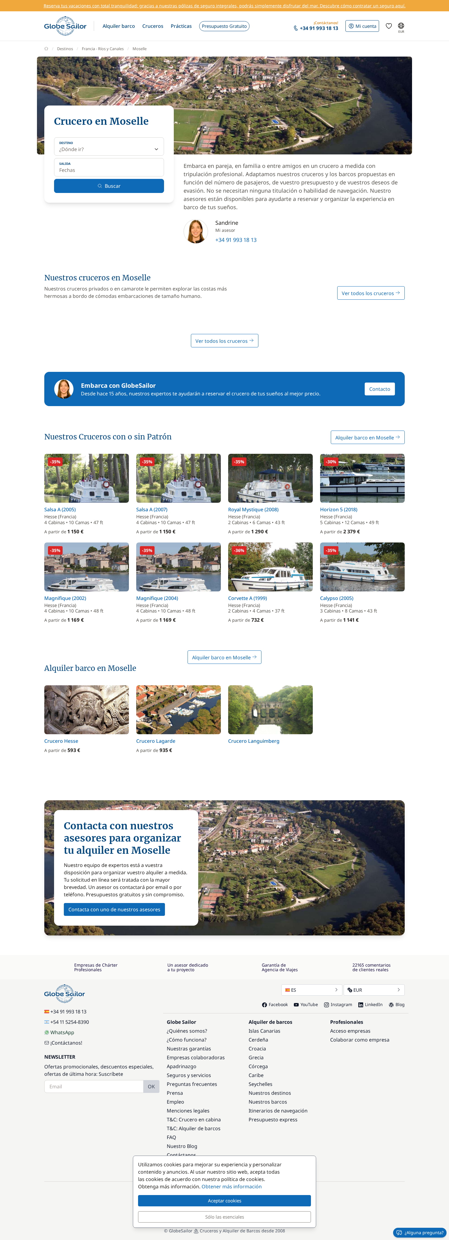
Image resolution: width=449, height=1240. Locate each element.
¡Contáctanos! (66, 1042)
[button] (119, 26)
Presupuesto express (273, 1119)
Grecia (256, 1057)
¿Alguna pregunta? (424, 1232)
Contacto (379, 389)
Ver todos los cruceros (368, 293)
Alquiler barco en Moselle (365, 437)
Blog (400, 1004)
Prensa (175, 1093)
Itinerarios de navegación (278, 1110)
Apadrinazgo (181, 1066)
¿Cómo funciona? (186, 1039)
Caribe (256, 1075)
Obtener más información (232, 1186)
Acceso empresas (350, 1030)
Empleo (175, 1101)
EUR (357, 990)
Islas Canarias (264, 1030)
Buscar (113, 186)
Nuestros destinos (270, 1093)
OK (151, 1086)
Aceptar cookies (224, 1200)
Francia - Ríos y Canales (103, 48)
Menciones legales (188, 1110)
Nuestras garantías (189, 1048)
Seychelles (260, 1084)
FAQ (171, 1137)
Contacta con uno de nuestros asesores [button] (114, 909)
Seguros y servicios (189, 1075)
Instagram (341, 1004)
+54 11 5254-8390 (69, 1022)
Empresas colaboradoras (196, 1057)
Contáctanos (181, 1155)
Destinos (65, 48)
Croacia (257, 1048)
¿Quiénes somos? (187, 1030)
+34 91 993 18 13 (236, 239)
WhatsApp (62, 1032)
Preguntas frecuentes (192, 1084)
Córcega (258, 1066)
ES (293, 990)
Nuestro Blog (182, 1146)
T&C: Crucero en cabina (194, 1119)
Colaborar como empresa (359, 1039)
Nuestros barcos (268, 1101)
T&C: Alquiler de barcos (194, 1128)
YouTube (309, 1004)
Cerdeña (258, 1039)
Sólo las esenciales (224, 1217)
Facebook (278, 1004)
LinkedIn (374, 1004)
